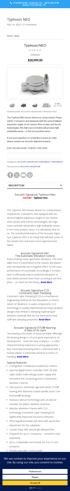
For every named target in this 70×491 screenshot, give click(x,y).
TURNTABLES (57, 162)
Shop (16, 36)
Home (10, 36)
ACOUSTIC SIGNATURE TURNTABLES (33, 162)
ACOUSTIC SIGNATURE (30, 166)
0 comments (30, 24)
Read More (44, 319)
